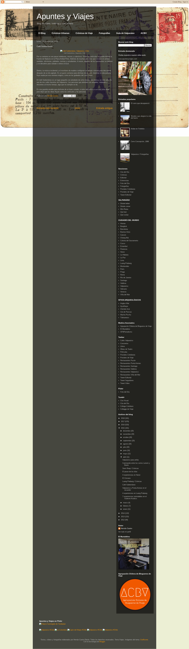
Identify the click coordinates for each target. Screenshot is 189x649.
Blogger (102, 642)
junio (125, 450)
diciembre (127, 431)
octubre (126, 437)
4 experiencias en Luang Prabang (134, 493)
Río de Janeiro (125, 278)
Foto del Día (124, 183)
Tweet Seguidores (127, 380)
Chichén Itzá (125, 309)
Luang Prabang (126, 263)
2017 (123, 421)
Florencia (123, 249)
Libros (122, 346)
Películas (123, 352)
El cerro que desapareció (140, 103)
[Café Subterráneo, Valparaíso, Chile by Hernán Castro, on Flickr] (74, 51)
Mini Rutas (124, 209)
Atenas (123, 223)
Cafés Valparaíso (126, 340)
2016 (123, 425)
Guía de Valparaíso (125, 33)
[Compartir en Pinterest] (74, 96)
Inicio (77, 108)
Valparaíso (124, 286)
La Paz (123, 258)
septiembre (127, 441)
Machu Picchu (125, 315)
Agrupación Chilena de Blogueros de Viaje (136, 326)
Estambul (123, 246)
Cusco (122, 243)
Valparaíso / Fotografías (140, 154)
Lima (122, 260)
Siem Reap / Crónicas (130, 468)
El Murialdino (125, 329)
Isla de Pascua (126, 312)
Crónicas (123, 175)
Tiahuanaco (124, 318)
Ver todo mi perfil (124, 532)
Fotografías (104, 33)
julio (125, 447)
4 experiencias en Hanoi (131, 475)
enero (125, 509)
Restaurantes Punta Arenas (130, 363)
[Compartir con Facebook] (72, 96)
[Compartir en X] (69, 96)
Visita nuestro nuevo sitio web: (132, 55)
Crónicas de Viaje (84, 33)
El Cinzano (126, 478)
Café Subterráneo (128, 485)
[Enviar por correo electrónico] (64, 96)
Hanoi (122, 252)
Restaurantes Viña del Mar (130, 375)
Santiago (123, 280)
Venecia (123, 292)
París (122, 269)
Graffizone (144, 640)
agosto (126, 444)
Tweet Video (124, 383)
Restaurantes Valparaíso (129, 372)
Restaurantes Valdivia (128, 369)
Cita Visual (124, 401)
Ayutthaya (124, 306)
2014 (123, 513)
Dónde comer (125, 206)
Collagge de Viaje (126, 409)
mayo (125, 454)
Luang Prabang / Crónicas (132, 481)
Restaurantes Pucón (128, 360)
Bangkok (123, 226)
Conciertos (124, 343)
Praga (122, 272)
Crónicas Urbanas (60, 33)
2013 (123, 517)
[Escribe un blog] (67, 96)
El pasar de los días (129, 472)
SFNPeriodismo (126, 332)
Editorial (123, 178)
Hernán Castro (126, 528)
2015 (123, 428)
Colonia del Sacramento (129, 241)
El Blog (42, 33)
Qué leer (123, 212)
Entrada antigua (104, 108)
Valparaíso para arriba (130, 460)
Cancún (123, 235)
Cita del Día (124, 172)
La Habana (124, 255)
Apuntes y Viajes (65, 16)
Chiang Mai (124, 238)
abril (125, 457)
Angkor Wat (124, 303)
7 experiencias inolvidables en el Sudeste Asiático (134, 497)
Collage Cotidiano (126, 406)
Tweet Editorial (125, 195)
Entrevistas (124, 180)
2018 (123, 418)
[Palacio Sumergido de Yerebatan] (52, 624)
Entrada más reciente (48, 108)
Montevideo (124, 266)
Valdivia (123, 283)
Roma (122, 275)
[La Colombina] (61, 630)
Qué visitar (124, 215)
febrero (126, 506)
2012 (123, 520)
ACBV (144, 33)
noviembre (127, 434)
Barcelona (124, 229)
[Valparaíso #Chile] (46, 630)
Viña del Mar (125, 295)
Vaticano (123, 289)
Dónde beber (125, 203)
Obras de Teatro (126, 349)
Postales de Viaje (126, 192)
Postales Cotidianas (127, 189)
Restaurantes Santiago (128, 366)
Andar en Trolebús (138, 129)
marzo (125, 503)
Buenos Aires (125, 232)
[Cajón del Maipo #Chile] (77, 630)
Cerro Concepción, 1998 (140, 141)
